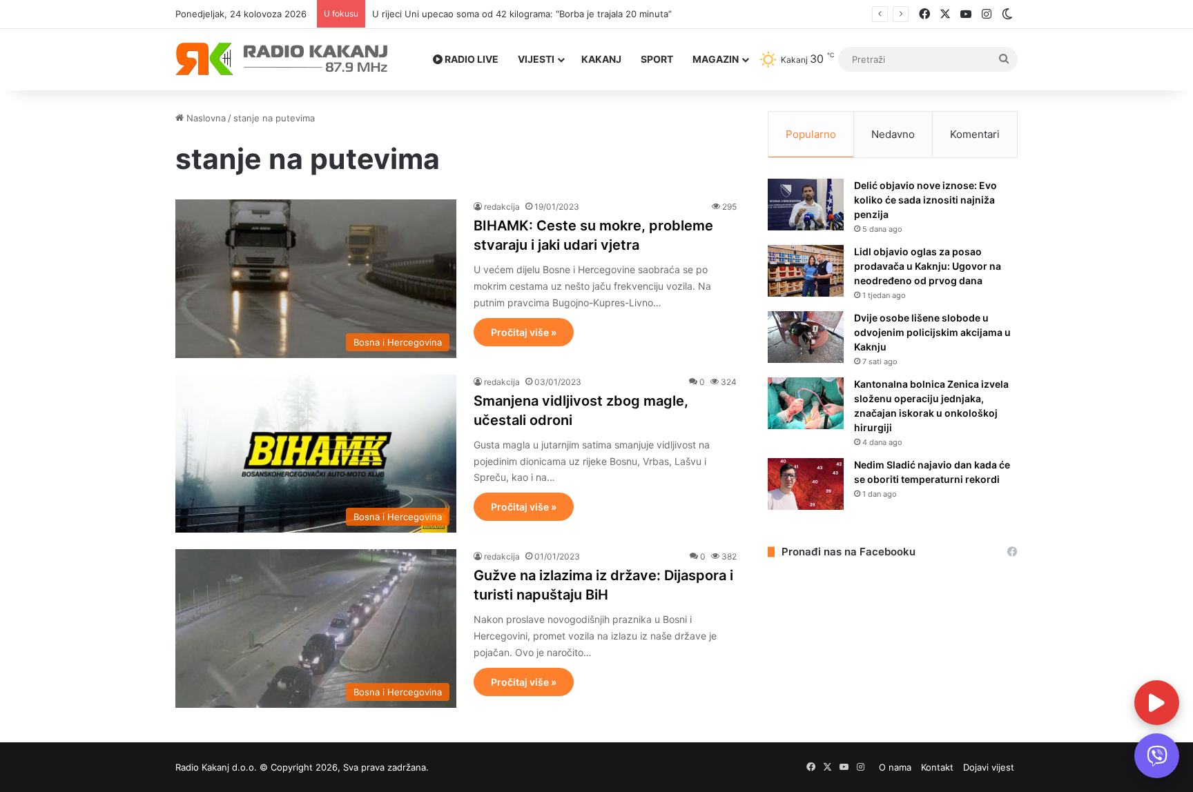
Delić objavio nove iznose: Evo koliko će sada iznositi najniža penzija (925, 199)
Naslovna (205, 117)
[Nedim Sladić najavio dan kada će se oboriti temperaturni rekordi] (806, 484)
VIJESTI (536, 59)
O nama (895, 767)
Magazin (715, 59)
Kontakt (937, 767)
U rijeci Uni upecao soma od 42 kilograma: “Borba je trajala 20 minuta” (522, 13)
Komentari (975, 134)
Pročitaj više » (523, 332)
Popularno (811, 134)
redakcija (502, 206)
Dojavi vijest (988, 767)
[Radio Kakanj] (282, 59)
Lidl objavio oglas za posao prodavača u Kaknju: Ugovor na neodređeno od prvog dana (927, 266)
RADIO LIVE (470, 59)
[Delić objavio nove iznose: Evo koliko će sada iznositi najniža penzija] (806, 204)
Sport (657, 59)
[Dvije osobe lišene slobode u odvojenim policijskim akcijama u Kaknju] (806, 337)
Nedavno (893, 134)
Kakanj (601, 59)
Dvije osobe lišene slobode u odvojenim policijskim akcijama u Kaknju (932, 332)
